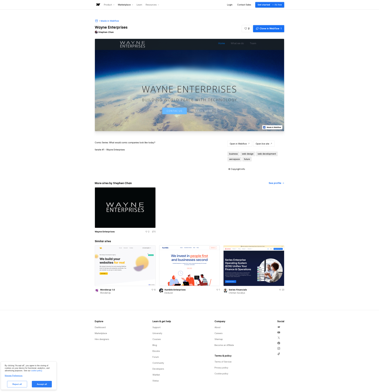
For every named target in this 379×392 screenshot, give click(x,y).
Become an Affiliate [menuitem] (224, 345)
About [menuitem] (217, 327)
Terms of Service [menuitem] (223, 362)
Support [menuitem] (156, 327)
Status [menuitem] (155, 381)
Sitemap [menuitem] (219, 339)
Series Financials (238, 290)
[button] (109, 4)
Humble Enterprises (175, 290)
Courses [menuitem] (156, 339)
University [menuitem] (157, 333)
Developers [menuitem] (158, 369)
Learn (139, 5)
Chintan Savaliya (237, 293)
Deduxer (168, 293)
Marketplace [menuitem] (101, 333)
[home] (98, 4)
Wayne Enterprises (105, 231)
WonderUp (105, 293)
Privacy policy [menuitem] (221, 368)
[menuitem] (278, 327)
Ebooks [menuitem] (156, 351)
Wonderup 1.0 (107, 290)
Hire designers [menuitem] (102, 339)
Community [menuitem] (158, 363)
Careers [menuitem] (219, 333)
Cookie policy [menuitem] (221, 373)
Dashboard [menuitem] (100, 327)
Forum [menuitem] (155, 357)
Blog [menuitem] (154, 345)
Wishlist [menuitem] (156, 375)
